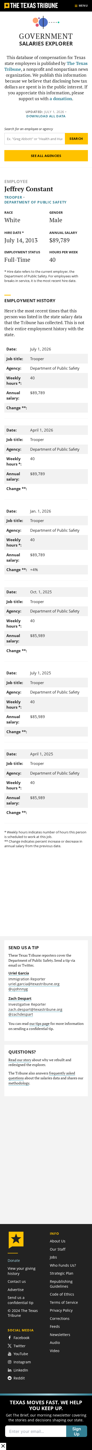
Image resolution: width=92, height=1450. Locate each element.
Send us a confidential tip (20, 1300)
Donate (14, 1260)
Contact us (17, 1281)
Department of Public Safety (35, 202)
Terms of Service (64, 1302)
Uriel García (18, 973)
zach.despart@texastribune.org (35, 1009)
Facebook (21, 1337)
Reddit (19, 1378)
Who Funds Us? (63, 1265)
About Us (57, 1241)
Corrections (60, 1318)
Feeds (55, 1326)
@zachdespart (20, 1014)
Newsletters (60, 1334)
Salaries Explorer (46, 43)
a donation (61, 98)
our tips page (39, 1023)
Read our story (19, 1060)
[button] (46, 1422)
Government (46, 36)
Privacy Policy (61, 1310)
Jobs (53, 1257)
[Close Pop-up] (3, 1446)
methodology (18, 1083)
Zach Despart (19, 998)
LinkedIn (21, 1370)
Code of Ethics (62, 1294)
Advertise (16, 1289)
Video (54, 1350)
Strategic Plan (61, 1273)
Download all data (46, 116)
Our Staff (57, 1249)
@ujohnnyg (18, 989)
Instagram (22, 1362)
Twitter (20, 1345)
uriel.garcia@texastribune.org (34, 983)
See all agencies (46, 155)
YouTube (21, 1354)
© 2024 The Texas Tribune (23, 1313)
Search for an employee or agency (28, 129)
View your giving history (22, 1271)
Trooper (13, 197)
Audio (55, 1342)
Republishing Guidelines (61, 1284)
